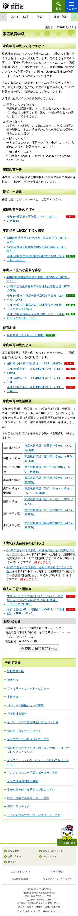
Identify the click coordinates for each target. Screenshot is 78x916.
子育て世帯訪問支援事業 (22, 781)
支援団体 (12, 696)
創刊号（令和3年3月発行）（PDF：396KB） (35, 363)
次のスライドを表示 (74, 17)
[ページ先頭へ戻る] (67, 835)
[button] (58, 6)
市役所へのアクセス (53, 851)
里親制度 (12, 679)
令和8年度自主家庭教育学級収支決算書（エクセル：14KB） (36, 297)
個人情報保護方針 (20, 879)
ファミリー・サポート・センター (28, 688)
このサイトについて (21, 871)
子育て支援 (13, 662)
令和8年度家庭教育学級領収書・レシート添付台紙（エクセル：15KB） (36, 316)
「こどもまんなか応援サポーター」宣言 (32, 772)
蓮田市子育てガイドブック (24, 730)
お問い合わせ (14, 856)
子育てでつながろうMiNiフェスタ (28, 739)
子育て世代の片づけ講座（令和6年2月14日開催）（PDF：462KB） (35, 611)
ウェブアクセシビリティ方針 (57, 879)
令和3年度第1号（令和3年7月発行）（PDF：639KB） (35, 370)
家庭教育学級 (15, 671)
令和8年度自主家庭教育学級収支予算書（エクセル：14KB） (36, 258)
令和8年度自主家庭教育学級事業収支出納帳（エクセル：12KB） (34, 306)
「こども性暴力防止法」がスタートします (33, 815)
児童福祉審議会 (17, 713)
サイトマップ (49, 856)
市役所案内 (13, 851)
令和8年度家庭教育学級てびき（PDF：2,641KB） (31, 218)
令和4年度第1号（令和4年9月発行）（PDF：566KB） (35, 389)
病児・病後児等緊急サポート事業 (28, 798)
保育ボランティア (18, 806)
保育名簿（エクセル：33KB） (26, 335)
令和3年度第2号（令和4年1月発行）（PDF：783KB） (35, 380)
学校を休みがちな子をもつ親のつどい (31, 789)
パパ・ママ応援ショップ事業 (25, 705)
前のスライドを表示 (3, 17)
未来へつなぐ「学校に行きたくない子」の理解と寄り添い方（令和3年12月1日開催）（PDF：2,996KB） (35, 600)
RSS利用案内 (57, 871)
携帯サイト (13, 862)
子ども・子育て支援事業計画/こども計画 (32, 722)
